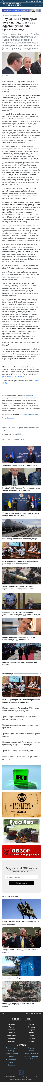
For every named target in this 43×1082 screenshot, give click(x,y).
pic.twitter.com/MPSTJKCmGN (13, 376)
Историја (11, 1051)
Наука (32, 1035)
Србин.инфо (10, 418)
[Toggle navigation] (39, 4)
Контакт (31, 1051)
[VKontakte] (34, 1)
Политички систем (11, 1053)
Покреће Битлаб (31, 1059)
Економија (11, 1032)
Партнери (31, 1048)
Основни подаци (11, 1048)
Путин (10, 439)
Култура (32, 1038)
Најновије (11, 1024)
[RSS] (3, 1)
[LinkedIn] (37, 1)
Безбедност (11, 1035)
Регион (18, 15)
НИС (4, 439)
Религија (11, 1056)
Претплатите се (21, 883)
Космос (31, 1032)
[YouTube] (32, 1)
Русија (11, 1027)
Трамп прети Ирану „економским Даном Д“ (19, 751)
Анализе (11, 1041)
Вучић (16, 439)
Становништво (11, 1059)
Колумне (31, 1030)
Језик (11, 1062)
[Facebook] (27, 1)
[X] (29, 1)
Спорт (31, 1041)
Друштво (11, 1038)
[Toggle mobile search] (35, 4)
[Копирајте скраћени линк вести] (21, 430)
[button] (40, 5)
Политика (11, 1030)
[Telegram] (40, 1)
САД (22, 439)
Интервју (31, 1027)
